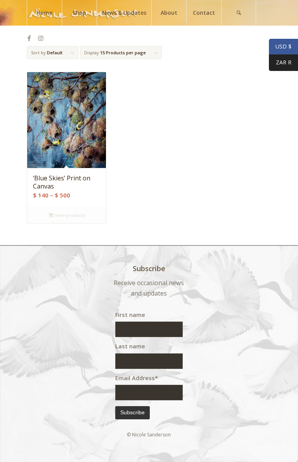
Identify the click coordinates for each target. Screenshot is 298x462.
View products (69, 215)
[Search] (238, 13)
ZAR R (280, 63)
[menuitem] (44, 13)
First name (130, 314)
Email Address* (136, 378)
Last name (130, 346)
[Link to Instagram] (41, 38)
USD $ (280, 47)
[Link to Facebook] (29, 38)
